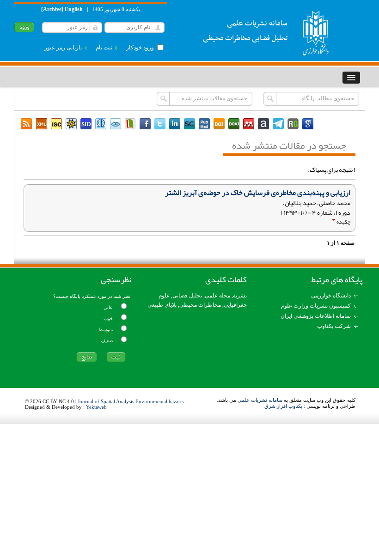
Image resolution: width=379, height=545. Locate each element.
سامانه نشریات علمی (260, 400)
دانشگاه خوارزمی (331, 295)
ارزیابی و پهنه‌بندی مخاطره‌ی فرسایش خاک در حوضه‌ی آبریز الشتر (257, 192)
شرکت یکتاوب (334, 326)
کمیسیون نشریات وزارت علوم (316, 306)
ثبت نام (104, 47)
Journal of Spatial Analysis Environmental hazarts (130, 401)
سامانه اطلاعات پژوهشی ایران (316, 316)
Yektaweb (96, 407)
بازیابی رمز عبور (63, 47)
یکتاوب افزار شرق (283, 406)
